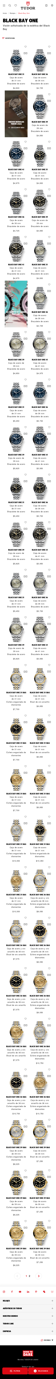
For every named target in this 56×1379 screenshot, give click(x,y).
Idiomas (47, 1340)
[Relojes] (28, 1300)
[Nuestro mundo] (28, 1316)
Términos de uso (28, 1367)
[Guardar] (26, 47)
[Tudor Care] (28, 1323)
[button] (9, 5)
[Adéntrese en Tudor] (28, 1308)
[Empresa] (28, 1331)
